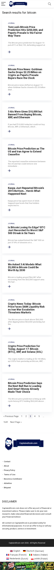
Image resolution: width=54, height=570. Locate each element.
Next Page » (16, 422)
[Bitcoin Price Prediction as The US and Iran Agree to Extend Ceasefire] (27, 158)
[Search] (49, 4)
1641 (5, 422)
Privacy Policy (9, 470)
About (6, 466)
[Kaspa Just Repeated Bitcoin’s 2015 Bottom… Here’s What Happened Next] (27, 197)
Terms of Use (9, 474)
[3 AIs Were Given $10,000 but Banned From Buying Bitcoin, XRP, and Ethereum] (27, 120)
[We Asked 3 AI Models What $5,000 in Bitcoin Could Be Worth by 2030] (27, 274)
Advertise (8, 483)
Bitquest (7, 487)
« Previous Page (11, 416)
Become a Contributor (13, 479)
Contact (7, 461)
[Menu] (3, 4)
